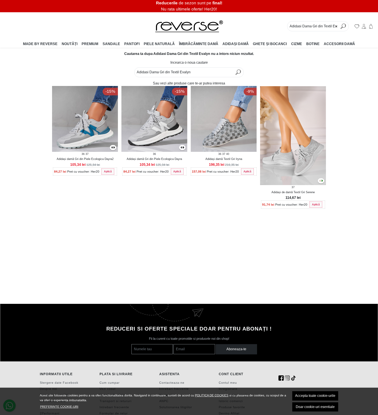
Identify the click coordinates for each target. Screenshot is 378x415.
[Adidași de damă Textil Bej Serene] (320, 181)
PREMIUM (90, 44)
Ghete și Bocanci (270, 44)
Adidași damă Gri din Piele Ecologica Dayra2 (85, 159)
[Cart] (371, 26)
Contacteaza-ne (171, 382)
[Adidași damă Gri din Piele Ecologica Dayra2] (181, 147)
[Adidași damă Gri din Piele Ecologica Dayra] (112, 147)
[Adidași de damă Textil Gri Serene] (293, 135)
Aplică (108, 171)
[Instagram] (287, 378)
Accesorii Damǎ (339, 44)
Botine (313, 44)
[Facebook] (281, 378)
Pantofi (132, 44)
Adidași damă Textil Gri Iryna (223, 159)
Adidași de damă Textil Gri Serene (293, 192)
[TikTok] (293, 378)
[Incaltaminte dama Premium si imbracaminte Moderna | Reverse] (189, 26)
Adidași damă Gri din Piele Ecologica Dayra (154, 159)
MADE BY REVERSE (40, 44)
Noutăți (69, 44)
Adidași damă (235, 44)
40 (227, 154)
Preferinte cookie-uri (59, 406)
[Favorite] (357, 26)
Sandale (111, 44)
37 (87, 154)
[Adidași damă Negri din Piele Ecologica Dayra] (114, 147)
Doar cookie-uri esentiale (315, 407)
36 (83, 154)
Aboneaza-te (236, 349)
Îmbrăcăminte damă (198, 44)
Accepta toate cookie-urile (315, 395)
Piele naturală (159, 44)
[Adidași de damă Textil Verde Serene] (322, 181)
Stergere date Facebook (59, 382)
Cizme (296, 44)
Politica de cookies (211, 395)
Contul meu (228, 382)
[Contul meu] (364, 26)
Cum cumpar (110, 382)
